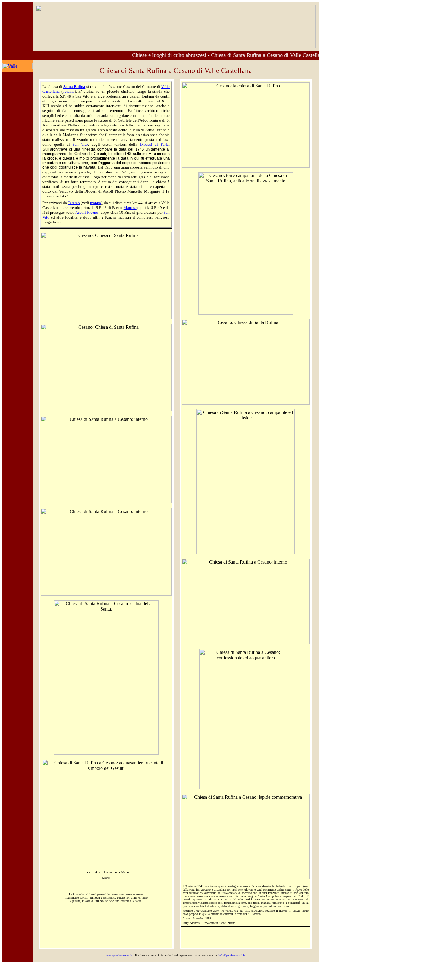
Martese (130, 207)
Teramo (69, 91)
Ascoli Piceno (86, 212)
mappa (95, 203)
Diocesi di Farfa (154, 144)
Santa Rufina (74, 86)
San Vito (80, 144)
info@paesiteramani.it (231, 955)
